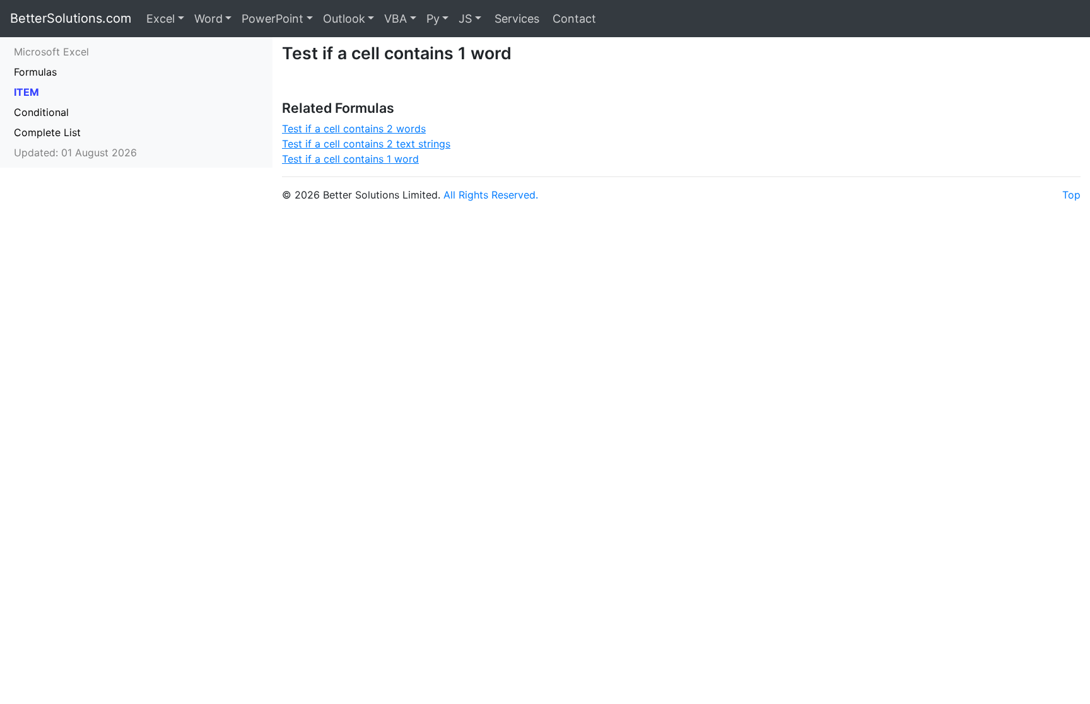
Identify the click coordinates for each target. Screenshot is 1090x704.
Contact (572, 18)
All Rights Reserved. (490, 194)
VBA (395, 18)
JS (465, 18)
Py (433, 18)
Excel (160, 18)
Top (1071, 194)
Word (208, 18)
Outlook (344, 18)
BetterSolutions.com (70, 18)
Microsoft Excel (51, 51)
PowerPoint (272, 18)
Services (515, 18)
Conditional (41, 112)
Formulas (35, 72)
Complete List (47, 132)
